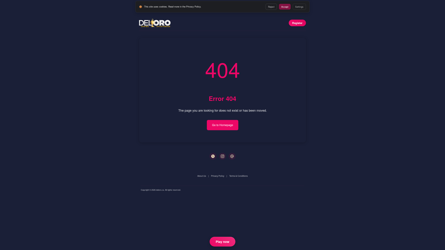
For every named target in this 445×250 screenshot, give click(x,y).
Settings (299, 6)
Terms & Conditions (238, 175)
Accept (284, 6)
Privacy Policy (217, 175)
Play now (222, 241)
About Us (201, 175)
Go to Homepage (222, 125)
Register (297, 23)
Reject (271, 6)
